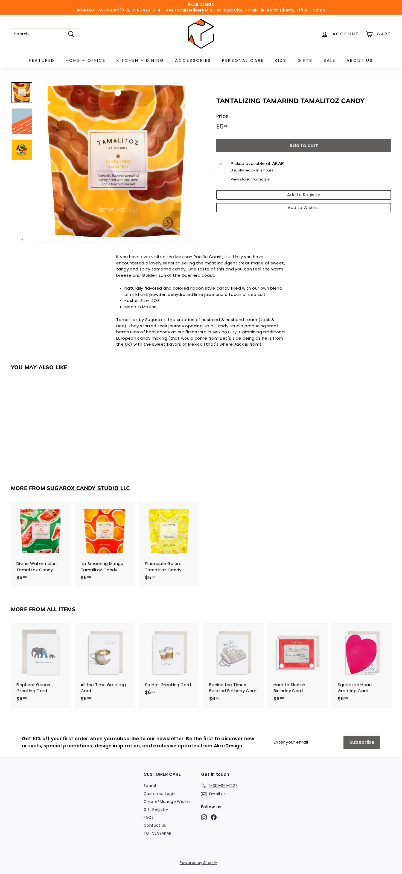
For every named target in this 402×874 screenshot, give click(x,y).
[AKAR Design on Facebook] (214, 817)
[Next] (22, 238)
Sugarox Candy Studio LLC (88, 488)
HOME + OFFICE (86, 60)
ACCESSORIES (193, 60)
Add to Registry (303, 194)
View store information (250, 179)
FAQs (149, 817)
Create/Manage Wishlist (168, 801)
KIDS (281, 60)
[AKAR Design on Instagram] (204, 817)
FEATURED (42, 60)
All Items (61, 609)
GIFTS (305, 60)
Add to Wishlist (304, 207)
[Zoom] (117, 162)
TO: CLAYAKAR (157, 833)
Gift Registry (156, 809)
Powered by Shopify (198, 862)
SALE (330, 60)
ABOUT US (359, 60)
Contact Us (155, 825)
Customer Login (159, 793)
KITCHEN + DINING (140, 60)
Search (151, 785)
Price (222, 116)
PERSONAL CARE (243, 60)
